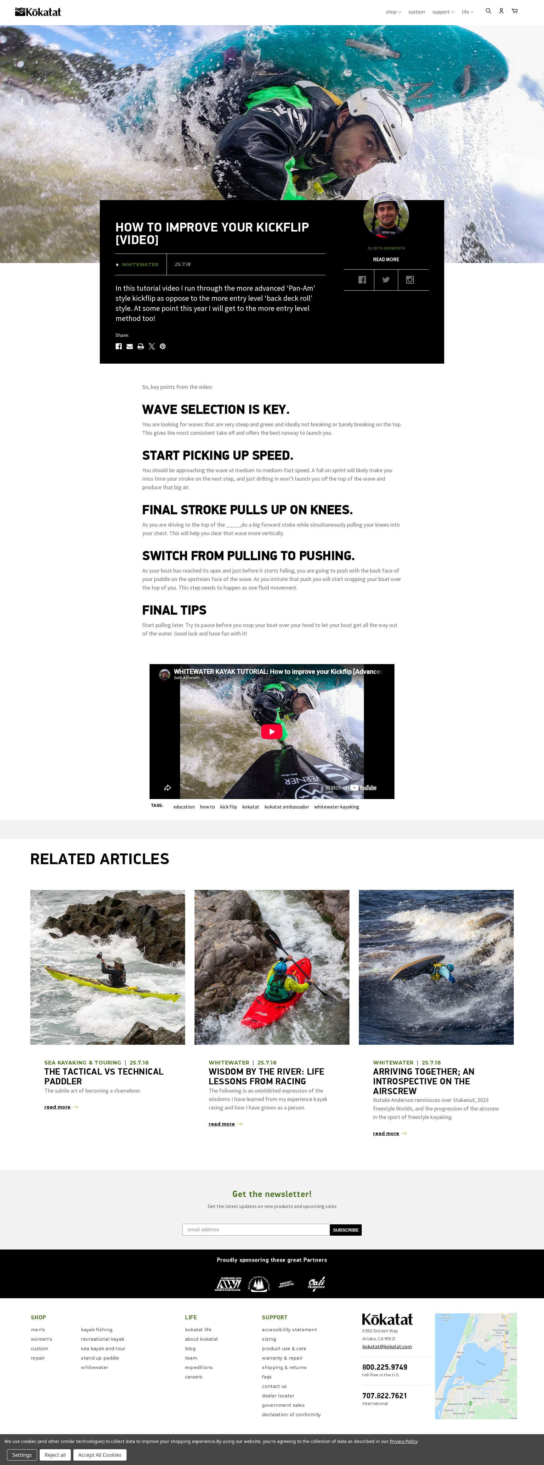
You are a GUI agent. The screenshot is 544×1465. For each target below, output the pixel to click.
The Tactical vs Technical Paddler (104, 1076)
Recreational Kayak (102, 1339)
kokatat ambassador (286, 806)
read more (386, 259)
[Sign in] (501, 11)
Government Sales (283, 1405)
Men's (38, 1330)
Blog (190, 1348)
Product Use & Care (284, 1348)
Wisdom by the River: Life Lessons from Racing (267, 1076)
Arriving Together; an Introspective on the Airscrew (424, 1081)
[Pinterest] (163, 346)
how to (207, 806)
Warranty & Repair (282, 1358)
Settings (22, 1454)
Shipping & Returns (284, 1367)
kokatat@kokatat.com (387, 1346)
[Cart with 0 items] (514, 12)
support (442, 11)
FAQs (267, 1377)
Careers (194, 1377)
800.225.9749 (384, 1367)
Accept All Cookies (100, 1454)
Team (191, 1358)
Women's (41, 1339)
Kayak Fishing (96, 1330)
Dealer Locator (278, 1396)
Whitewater (94, 1367)
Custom (39, 1348)
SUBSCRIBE (346, 1230)
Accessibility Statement (289, 1330)
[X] (152, 346)
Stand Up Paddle (100, 1358)
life (466, 11)
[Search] (488, 11)
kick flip (228, 806)
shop (392, 11)
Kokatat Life (198, 1330)
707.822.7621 (384, 1395)
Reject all (55, 1454)
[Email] (130, 346)
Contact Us (274, 1386)
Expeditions (199, 1367)
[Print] (141, 346)
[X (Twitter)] (386, 282)
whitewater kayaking (336, 806)
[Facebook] (119, 346)
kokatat (250, 806)
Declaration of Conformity (291, 1414)
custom (417, 11)
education (184, 806)
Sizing (269, 1339)
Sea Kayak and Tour (103, 1348)
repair (38, 1358)
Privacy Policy (403, 1441)
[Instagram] (410, 282)
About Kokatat (201, 1339)
